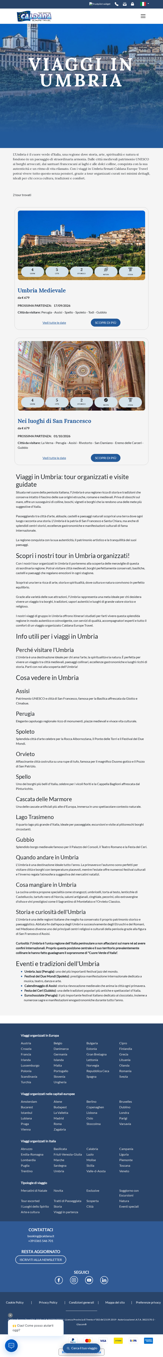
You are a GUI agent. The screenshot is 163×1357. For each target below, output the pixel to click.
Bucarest (27, 1107)
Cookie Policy (15, 1302)
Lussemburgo (30, 1065)
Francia (26, 1054)
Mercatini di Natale (34, 1190)
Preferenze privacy (148, 1302)
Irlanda (26, 1060)
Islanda (59, 1060)
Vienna (26, 1129)
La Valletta (61, 1112)
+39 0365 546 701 (40, 1241)
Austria (26, 1043)
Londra (124, 1112)
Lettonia (92, 1060)
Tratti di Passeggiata (67, 1201)
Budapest (60, 1107)
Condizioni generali (81, 1302)
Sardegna (60, 1165)
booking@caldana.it (40, 1236)
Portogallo (61, 1071)
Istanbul (26, 1112)
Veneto (124, 1171)
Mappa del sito (115, 1302)
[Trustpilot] (99, 3)
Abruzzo (26, 1149)
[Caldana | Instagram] (74, 1280)
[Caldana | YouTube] (89, 1280)
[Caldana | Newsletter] (125, 4)
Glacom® (82, 1324)
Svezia (123, 1076)
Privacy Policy (48, 1302)
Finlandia (125, 1048)
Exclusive (92, 1190)
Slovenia (59, 1076)
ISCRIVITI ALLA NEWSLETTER (41, 1259)
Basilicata (60, 1149)
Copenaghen (95, 1107)
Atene (58, 1101)
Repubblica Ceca (97, 1071)
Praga (25, 1124)
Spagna (91, 1076)
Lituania (124, 1060)
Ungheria (60, 1082)
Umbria (59, 1171)
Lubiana (26, 1118)
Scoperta (92, 1201)
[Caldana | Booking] (116, 4)
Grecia (123, 1054)
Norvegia (92, 1065)
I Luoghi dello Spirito (35, 1206)
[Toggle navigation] (142, 16)
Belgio (58, 1043)
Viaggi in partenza (66, 1212)
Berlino (91, 1101)
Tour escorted (30, 1201)
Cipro (123, 1043)
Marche (59, 1160)
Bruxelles (125, 1101)
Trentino (27, 1171)
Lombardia (28, 1160)
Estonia (91, 1048)
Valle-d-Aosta (96, 1171)
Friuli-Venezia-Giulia (68, 1154)
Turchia (26, 1082)
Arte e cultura (30, 1212)
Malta (58, 1065)
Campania (126, 1149)
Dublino (124, 1107)
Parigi (123, 1118)
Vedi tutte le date (54, 322)
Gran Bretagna (96, 1054)
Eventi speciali (129, 1206)
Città (89, 1206)
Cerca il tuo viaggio (84, 1348)
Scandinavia (29, 1076)
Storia (58, 1206)
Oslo (89, 1118)
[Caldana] (34, 16)
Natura (124, 1201)
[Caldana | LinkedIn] (104, 1280)
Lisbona (91, 1112)
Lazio (90, 1154)
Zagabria (60, 1129)
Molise (91, 1160)
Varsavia (125, 1124)
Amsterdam (29, 1101)
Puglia (25, 1165)
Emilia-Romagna (32, 1154)
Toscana (124, 1165)
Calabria (92, 1149)
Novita (58, 1190)
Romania (125, 1071)
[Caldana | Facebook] (59, 1280)
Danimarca (61, 1048)
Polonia (26, 1071)
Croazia (26, 1048)
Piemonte (126, 1160)
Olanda (124, 1065)
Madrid (59, 1118)
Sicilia (90, 1165)
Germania (60, 1054)
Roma (58, 1124)
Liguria (124, 1154)
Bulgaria (92, 1043)
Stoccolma (93, 1124)
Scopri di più (105, 322)
